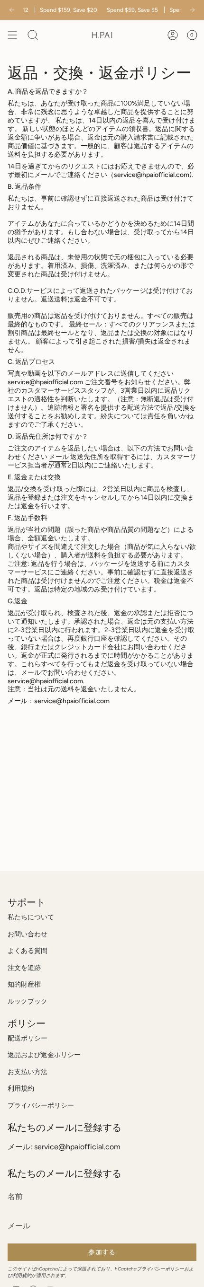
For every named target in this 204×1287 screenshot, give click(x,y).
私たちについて (31, 917)
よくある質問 (27, 951)
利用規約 (21, 1088)
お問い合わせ (27, 934)
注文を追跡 (24, 968)
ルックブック (27, 1001)
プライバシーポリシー (41, 1106)
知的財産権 (24, 984)
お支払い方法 (27, 1072)
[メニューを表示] (12, 35)
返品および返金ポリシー (44, 1055)
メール (59, 457)
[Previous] (12, 10)
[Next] (192, 10)
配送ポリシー (27, 1038)
